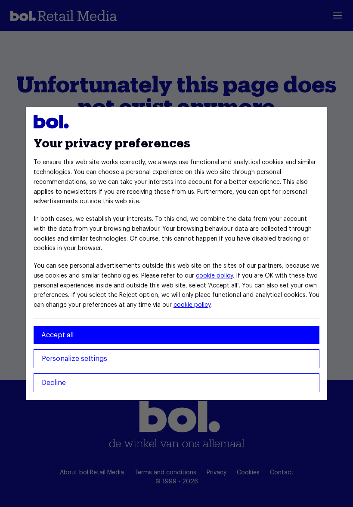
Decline (54, 382)
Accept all (57, 335)
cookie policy (214, 276)
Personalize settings (74, 358)
